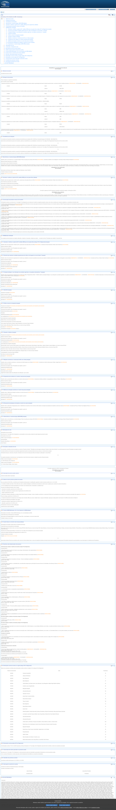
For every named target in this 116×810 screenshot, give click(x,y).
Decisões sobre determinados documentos (14, 54)
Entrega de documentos (10, 20)
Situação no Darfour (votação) (14, 36)
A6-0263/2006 (93, 405)
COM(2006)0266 (74, 96)
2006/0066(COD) (43, 649)
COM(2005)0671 (78, 274)
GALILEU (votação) (12, 33)
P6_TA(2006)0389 (8, 386)
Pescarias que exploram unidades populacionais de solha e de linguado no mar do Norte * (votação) (27, 30)
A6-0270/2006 (65, 180)
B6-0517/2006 (35, 334)
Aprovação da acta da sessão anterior (13, 48)
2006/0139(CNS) (30, 130)
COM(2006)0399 (73, 106)
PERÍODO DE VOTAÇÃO (11, 27)
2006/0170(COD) (67, 91)
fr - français (95, 9)
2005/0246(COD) (29, 657)
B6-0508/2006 (18, 305)
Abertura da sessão (9, 18)
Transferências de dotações (11, 21)
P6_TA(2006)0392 (8, 426)
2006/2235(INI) (27, 589)
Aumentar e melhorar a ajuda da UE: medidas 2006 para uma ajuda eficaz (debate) (22, 24)
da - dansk (88, 9)
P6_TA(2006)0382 (15, 251)
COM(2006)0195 (30, 649)
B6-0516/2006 (29, 305)
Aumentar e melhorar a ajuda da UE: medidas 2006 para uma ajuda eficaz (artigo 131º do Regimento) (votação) (29, 29)
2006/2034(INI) (35, 362)
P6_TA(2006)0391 (8, 412)
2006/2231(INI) (60, 563)
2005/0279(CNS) (91, 274)
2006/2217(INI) (18, 619)
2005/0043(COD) (18, 204)
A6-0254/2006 (68, 379)
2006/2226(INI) (40, 554)
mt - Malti (104, 9)
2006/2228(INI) (36, 559)
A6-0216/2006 (76, 159)
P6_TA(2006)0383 (14, 264)
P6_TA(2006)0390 (8, 399)
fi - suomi (113, 9)
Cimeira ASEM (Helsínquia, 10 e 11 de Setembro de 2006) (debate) (19, 51)
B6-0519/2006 (41, 334)
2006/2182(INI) (61, 636)
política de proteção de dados (66, 807)
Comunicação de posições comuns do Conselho (15, 26)
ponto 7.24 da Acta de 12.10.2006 (10, 535)
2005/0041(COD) (5, 211)
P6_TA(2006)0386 (8, 326)
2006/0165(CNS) (85, 83)
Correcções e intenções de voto (12, 46)
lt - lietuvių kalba (101, 9)
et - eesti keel (91, 9)
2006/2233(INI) (24, 567)
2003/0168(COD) (97, 207)
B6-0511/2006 (12, 292)
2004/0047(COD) (69, 229)
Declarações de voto (10, 45)
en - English (94, 9)
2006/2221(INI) (76, 630)
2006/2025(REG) (41, 642)
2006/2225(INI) (39, 550)
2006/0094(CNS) (87, 96)
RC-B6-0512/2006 (15, 340)
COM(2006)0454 (64, 121)
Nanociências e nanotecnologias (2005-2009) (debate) (16, 23)
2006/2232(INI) (32, 601)
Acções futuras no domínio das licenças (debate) (15, 52)
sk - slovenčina (110, 9)
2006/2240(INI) (20, 581)
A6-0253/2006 (21, 275)
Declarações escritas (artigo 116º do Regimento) (15, 57)
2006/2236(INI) (14, 572)
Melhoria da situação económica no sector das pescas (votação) (20, 40)
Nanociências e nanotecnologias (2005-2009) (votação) (18, 43)
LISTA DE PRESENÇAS (9, 63)
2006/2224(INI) (47, 613)
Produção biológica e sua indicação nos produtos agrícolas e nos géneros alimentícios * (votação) (27, 32)
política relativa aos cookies (81, 807)
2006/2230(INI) (35, 605)
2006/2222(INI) (67, 626)
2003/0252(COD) (88, 220)
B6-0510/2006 (24, 305)
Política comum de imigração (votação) (15, 35)
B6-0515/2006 (29, 334)
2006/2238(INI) (40, 592)
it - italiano (99, 9)
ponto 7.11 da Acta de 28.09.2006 (10, 173)
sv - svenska (114, 9)
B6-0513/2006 (18, 334)
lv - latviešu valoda (100, 9)
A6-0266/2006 (55, 392)
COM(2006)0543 (55, 91)
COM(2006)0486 (72, 83)
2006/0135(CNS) (85, 106)
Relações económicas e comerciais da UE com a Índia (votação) (20, 37)
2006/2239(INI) (19, 585)
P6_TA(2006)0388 (8, 369)
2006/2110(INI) (31, 392)
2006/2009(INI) (30, 379)
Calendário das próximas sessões (12, 60)
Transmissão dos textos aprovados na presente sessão (16, 58)
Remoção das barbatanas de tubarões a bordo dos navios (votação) (21, 42)
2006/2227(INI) (34, 609)
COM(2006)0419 (17, 130)
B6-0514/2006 (24, 334)
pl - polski (106, 9)
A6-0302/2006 (82, 494)
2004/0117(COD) (30, 217)
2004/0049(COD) (105, 222)
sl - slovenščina (111, 9)
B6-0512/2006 (12, 334)
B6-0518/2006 (35, 305)
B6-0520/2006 (41, 305)
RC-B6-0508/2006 (15, 314)
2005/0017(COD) (95, 213)
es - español (86, 9)
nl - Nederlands (105, 9)
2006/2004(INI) (40, 159)
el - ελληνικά (92, 9)
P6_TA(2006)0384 (14, 282)
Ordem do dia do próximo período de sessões (15, 49)
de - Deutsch (90, 9)
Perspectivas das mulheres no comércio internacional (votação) (20, 39)
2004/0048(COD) (110, 225)
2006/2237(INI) (26, 576)
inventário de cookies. (95, 807)
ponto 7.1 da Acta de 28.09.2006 (10, 188)
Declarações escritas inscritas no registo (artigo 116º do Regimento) (19, 55)
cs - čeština (87, 9)
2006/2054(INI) (66, 405)
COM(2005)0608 (16, 657)
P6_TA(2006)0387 (8, 355)
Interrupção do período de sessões (12, 61)
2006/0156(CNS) (77, 121)
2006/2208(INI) (37, 180)
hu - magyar (103, 9)
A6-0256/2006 (63, 362)
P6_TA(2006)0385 (8, 299)
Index (3, 12)
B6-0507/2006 (12, 305)
